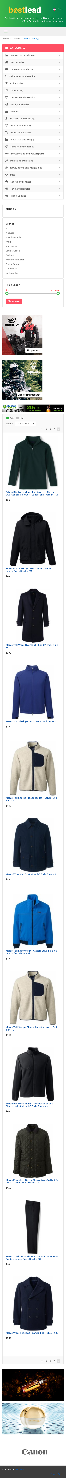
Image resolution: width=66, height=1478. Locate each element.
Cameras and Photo (21, 69)
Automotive (17, 62)
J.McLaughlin (12, 273)
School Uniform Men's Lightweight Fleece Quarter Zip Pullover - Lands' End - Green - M (32, 493)
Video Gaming (18, 195)
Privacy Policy (57, 1474)
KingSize (10, 232)
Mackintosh (11, 268)
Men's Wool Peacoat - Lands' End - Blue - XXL (32, 1332)
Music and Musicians (21, 160)
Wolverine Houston (15, 259)
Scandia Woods (13, 237)
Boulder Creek (13, 250)
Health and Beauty (21, 125)
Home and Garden (20, 132)
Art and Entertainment (23, 55)
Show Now (14, 301)
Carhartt (10, 255)
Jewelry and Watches (22, 146)
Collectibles (16, 83)
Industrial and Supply (22, 139)
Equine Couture (13, 264)
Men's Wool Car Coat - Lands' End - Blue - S (31, 874)
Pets (12, 174)
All (7, 228)
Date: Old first (24, 423)
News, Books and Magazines (26, 167)
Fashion (16, 38)
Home (6, 38)
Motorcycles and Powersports (27, 153)
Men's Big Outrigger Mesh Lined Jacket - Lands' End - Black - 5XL (29, 570)
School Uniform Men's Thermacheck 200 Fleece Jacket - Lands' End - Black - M (29, 1105)
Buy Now (35, 439)
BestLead (20, 1469)
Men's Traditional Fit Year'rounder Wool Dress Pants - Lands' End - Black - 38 (33, 1258)
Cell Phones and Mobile (21, 76)
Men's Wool (11, 246)
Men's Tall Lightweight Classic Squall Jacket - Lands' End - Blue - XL (32, 952)
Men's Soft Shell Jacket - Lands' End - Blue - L (32, 721)
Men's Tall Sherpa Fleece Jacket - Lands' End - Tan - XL (32, 799)
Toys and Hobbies (20, 188)
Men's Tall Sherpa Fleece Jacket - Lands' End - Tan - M (32, 1028)
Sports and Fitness (20, 181)
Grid (11, 418)
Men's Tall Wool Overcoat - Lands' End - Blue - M (33, 646)
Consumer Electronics (22, 97)
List (22, 418)
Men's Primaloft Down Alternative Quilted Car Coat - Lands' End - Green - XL (32, 1181)
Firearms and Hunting (21, 118)
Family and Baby (19, 104)
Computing (16, 90)
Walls (8, 241)
